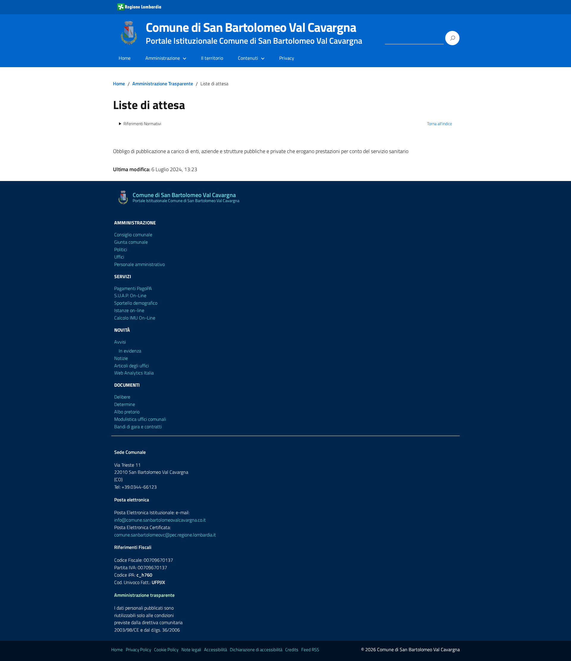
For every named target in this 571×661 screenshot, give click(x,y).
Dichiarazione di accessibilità (256, 649)
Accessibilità (215, 649)
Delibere (122, 396)
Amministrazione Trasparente (162, 83)
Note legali (191, 649)
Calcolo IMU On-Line (134, 317)
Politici (120, 249)
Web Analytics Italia (134, 372)
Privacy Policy (138, 649)
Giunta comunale (131, 241)
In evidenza (130, 350)
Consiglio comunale (133, 234)
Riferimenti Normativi (142, 123)
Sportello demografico (135, 302)
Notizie (121, 358)
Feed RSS (310, 649)
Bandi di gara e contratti (138, 426)
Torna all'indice (439, 123)
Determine (124, 404)
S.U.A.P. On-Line (130, 295)
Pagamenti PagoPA (133, 288)
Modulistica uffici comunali (140, 419)
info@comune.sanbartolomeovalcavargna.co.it (160, 519)
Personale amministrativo (139, 264)
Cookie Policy (166, 649)
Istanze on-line (129, 310)
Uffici (119, 256)
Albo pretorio (126, 411)
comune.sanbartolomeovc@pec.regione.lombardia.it (165, 534)
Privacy (286, 58)
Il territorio (212, 58)
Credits (291, 649)
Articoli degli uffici (131, 365)
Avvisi (120, 341)
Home (125, 58)
